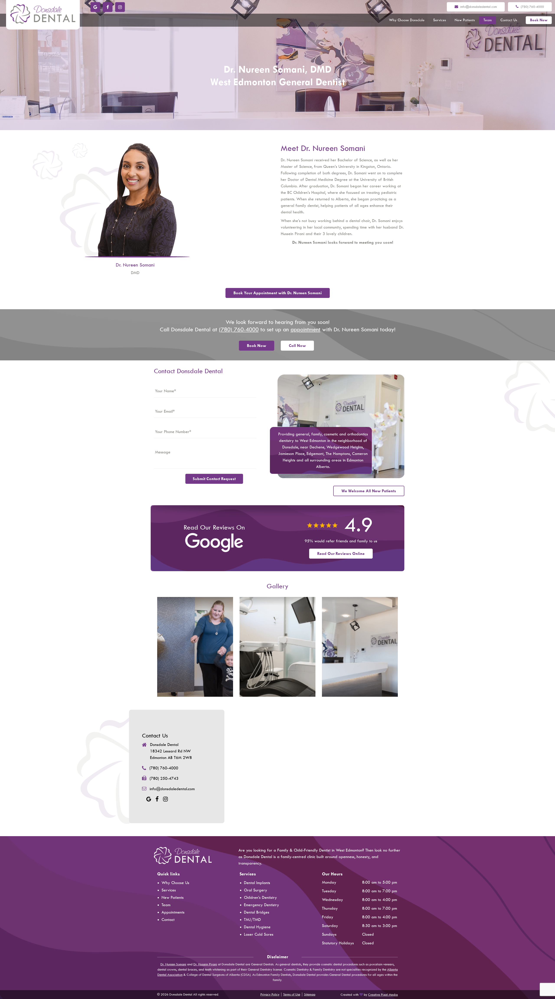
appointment (305, 329)
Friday (327, 917)
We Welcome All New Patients (368, 491)
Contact (168, 919)
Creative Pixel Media (383, 995)
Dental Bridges (256, 912)
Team (487, 20)
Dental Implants (257, 882)
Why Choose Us (175, 882)
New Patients (465, 20)
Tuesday (329, 891)
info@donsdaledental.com (478, 7)
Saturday (330, 925)
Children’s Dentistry (260, 897)
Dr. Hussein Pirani (205, 964)
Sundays (329, 934)
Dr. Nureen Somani (173, 964)
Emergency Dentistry (261, 905)
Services (439, 20)
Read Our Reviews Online (341, 553)
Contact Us (508, 20)
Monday (329, 882)
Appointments (173, 912)
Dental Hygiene (257, 927)
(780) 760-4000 (532, 7)
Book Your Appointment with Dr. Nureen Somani (277, 293)
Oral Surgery (255, 890)
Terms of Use (291, 994)
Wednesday (332, 899)
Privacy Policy (269, 994)
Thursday (330, 908)
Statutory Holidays (338, 943)
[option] (195, 647)
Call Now (297, 345)
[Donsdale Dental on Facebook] (108, 7)
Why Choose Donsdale (406, 20)
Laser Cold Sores (258, 934)
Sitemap (309, 994)
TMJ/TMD (252, 919)
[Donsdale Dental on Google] (95, 7)
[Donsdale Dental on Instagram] (120, 7)
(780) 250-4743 (164, 778)
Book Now (538, 20)
